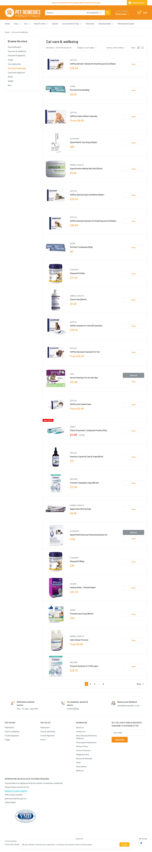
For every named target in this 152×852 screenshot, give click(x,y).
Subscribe (119, 739)
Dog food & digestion (16, 55)
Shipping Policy (82, 754)
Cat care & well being (17, 68)
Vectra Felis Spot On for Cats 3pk (84, 377)
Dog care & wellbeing (17, 51)
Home (7, 23)
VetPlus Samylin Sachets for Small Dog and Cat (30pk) (93, 221)
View (133, 64)
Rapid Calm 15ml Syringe (80, 509)
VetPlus (73, 60)
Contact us (80, 731)
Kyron (72, 86)
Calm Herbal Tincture (79, 640)
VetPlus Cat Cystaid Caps (80, 404)
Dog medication (14, 47)
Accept (124, 844)
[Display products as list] (139, 48)
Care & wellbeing (12, 731)
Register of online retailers (16, 791)
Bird (9, 85)
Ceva (72, 374)
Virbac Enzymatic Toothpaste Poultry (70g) (88, 430)
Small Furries (39, 23)
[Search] (108, 12)
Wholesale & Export (125, 23)
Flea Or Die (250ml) (78, 299)
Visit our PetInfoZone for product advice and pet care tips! (76, 2)
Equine (55, 23)
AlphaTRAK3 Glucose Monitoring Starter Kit (88, 534)
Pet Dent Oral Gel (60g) (79, 90)
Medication (9, 727)
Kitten (10, 76)
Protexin (73, 479)
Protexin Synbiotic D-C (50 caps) (84, 666)
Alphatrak (74, 139)
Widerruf (80, 770)
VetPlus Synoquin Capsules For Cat (85, 352)
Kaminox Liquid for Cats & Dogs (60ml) (86, 456)
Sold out (133, 375)
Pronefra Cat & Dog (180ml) (81, 613)
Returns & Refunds (84, 758)
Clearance (90, 23)
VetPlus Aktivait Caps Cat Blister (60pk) (87, 194)
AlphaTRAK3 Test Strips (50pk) (83, 142)
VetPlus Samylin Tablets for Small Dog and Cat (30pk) (93, 63)
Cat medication (14, 64)
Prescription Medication (86, 742)
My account (121, 14)
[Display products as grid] (142, 48)
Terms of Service (83, 750)
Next (139, 684)
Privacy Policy (82, 746)
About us (80, 727)
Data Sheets (81, 766)
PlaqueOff (74, 270)
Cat (25, 23)
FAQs (78, 762)
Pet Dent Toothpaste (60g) (81, 247)
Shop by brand (105, 23)
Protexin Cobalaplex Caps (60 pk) (84, 482)
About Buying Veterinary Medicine (86, 737)
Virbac (73, 427)
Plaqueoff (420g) (77, 273)
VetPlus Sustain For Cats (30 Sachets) (86, 325)
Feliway (73, 584)
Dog (15, 23)
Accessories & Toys (70, 23)
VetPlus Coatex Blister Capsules (83, 116)
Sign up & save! (138, 2)
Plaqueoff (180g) (77, 561)
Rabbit (10, 81)
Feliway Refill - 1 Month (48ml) (82, 587)
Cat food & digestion (16, 72)
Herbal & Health (77, 165)
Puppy (10, 59)
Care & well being (47, 731)
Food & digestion (12, 735)
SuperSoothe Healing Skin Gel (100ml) (86, 168)
